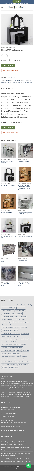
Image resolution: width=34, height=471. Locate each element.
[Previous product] (6, 55)
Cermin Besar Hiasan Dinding (24, 305)
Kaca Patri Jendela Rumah (14, 353)
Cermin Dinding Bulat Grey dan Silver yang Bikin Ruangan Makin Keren (15, 454)
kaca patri (4, 353)
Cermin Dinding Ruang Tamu (21, 322)
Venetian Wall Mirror (27, 82)
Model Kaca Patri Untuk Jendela (10, 361)
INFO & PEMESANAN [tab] (7, 89)
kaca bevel (13, 80)
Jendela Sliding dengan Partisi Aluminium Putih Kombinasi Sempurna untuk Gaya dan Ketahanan (16, 460)
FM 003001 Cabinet (6, 212)
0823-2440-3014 (9, 416)
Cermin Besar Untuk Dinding (9, 307)
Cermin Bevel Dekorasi (7, 310)
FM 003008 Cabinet (23, 161)
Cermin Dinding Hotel (19, 319)
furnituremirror (25, 333)
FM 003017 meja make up (25, 236)
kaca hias (19, 80)
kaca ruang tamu (12, 359)
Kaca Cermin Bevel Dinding (15, 347)
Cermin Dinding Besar (16, 313)
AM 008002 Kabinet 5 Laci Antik (8, 260)
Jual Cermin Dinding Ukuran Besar (10, 344)
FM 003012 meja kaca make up (7, 161)
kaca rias (24, 80)
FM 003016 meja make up (8, 185)
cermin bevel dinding (20, 310)
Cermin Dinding (6, 313)
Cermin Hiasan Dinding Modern (10, 330)
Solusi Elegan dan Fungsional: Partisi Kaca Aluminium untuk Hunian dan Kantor (13, 443)
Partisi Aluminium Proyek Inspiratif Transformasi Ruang (16, 449)
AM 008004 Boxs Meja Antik (24, 284)
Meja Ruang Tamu (22, 260)
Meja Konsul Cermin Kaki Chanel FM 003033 (25, 212)
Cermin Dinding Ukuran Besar (9, 325)
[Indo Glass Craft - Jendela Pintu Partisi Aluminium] (17, 7)
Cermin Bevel (21, 307)
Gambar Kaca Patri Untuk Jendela (10, 336)
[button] (2, 7)
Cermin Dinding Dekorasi (20, 316)
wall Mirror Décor (13, 367)
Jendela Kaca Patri (26, 339)
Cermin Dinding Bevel (7, 316)
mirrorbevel (7, 82)
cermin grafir (7, 80)
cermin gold (24, 327)
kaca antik (23, 344)
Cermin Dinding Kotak (7, 322)
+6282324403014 (10, 414)
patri (3, 364)
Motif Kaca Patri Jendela (25, 361)
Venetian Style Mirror (16, 82)
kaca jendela (26, 350)
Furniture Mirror (11, 47)
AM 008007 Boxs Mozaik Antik (8, 284)
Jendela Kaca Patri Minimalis (9, 342)
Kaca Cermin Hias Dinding (8, 350)
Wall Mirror (4, 367)
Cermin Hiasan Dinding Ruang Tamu (11, 333)
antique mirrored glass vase (9, 305)
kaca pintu (24, 356)
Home (3, 47)
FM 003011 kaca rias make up (8, 236)
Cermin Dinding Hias (7, 319)
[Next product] (2, 55)
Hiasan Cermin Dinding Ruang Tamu (11, 339)
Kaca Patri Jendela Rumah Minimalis (11, 356)
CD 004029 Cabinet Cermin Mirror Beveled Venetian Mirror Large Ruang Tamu (24, 187)
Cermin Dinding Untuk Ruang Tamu (10, 327)
